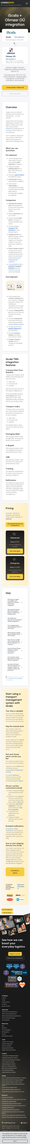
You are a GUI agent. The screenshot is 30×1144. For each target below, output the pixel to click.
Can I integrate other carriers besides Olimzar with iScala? (14, 627)
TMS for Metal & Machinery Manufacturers (11, 1016)
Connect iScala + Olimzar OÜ (15, 87)
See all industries (6, 1020)
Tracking (4, 998)
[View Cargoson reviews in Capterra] (19, 972)
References (4, 1028)
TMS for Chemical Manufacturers (9, 1014)
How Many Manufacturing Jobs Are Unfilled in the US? (14, 1105)
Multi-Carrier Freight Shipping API (9, 1068)
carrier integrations (18, 802)
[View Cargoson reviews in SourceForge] (22, 985)
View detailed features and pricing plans (15, 524)
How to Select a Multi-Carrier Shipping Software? (13, 1080)
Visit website (18, 37)
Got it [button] (15, 1141)
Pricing (3, 1000)
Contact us (4, 1004)
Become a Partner (6, 1006)
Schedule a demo (15, 872)
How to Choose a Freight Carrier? (9, 1087)
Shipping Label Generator (8, 1048)
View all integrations (7, 909)
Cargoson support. (17, 781)
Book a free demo (15, 94)
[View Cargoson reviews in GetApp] (12, 979)
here (25, 1137)
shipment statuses (18, 324)
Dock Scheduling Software (8, 1070)
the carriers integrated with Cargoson (14, 260)
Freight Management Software (8, 1064)
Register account (15, 954)
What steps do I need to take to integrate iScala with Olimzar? (14, 634)
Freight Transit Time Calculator (9, 1050)
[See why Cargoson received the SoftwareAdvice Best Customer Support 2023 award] (22, 966)
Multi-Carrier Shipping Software (9, 1066)
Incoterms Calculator (6, 1046)
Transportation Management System (10, 1055)
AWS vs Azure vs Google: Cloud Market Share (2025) (13, 1115)
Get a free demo (15, 551)
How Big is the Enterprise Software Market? (11, 1103)
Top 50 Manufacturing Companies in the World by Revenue (13, 1112)
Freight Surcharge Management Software (11, 1060)
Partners (4, 1034)
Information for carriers (7, 1036)
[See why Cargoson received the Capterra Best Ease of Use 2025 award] (16, 966)
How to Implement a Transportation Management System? (13, 1084)
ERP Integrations (5, 1032)
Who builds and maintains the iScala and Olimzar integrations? (14, 619)
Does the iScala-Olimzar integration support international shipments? (14, 651)
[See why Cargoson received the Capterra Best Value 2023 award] (9, 966)
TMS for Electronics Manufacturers (9, 1011)
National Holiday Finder (7, 1043)
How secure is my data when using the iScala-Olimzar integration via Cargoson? (14, 642)
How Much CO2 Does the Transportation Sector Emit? (14, 1099)
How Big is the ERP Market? (8, 1107)
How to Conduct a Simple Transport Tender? (12, 1082)
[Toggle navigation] (27, 3)
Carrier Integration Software (8, 1062)
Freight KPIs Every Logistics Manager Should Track (13, 1091)
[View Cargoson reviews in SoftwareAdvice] (11, 985)
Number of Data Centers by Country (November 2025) (14, 1117)
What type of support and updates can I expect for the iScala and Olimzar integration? (13, 602)
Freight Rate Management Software (10, 1057)
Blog (3, 1025)
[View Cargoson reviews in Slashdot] (19, 979)
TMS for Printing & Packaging (8, 1018)
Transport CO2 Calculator (8, 1041)
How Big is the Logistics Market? (9, 1101)
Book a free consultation (15, 958)
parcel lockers (19, 175)
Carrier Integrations (6, 1030)
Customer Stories (6, 1002)
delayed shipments (14, 329)
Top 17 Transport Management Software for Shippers (14, 1078)
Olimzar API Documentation (16, 678)
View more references (20, 885)
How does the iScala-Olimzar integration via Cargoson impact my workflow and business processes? (14, 667)
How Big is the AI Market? (7, 1097)
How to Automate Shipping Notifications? (11, 1089)
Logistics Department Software (9, 1072)
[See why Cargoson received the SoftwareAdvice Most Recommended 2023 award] (6, 972)
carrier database (13, 775)
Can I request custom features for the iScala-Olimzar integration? (14, 658)
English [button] (24, 1123)
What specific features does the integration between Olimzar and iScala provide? (14, 612)
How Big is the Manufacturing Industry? (10, 1109)
